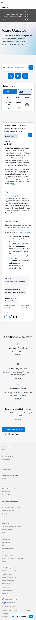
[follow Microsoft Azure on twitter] (5, 434)
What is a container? (7, 590)
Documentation (6, 542)
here (13, 184)
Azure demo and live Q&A (9, 517)
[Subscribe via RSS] (18, 76)
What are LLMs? (6, 587)
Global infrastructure (7, 456)
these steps (13, 196)
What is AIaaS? (6, 584)
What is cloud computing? (9, 571)
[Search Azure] (2, 2)
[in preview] (18, 107)
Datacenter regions (7, 459)
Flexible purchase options (9, 488)
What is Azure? (6, 449)
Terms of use (27, 610)
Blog (3, 545)
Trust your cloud (6, 462)
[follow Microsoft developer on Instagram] (9, 434)
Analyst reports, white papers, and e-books (13, 558)
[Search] (30, 67)
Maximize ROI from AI (8, 494)
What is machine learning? (9, 577)
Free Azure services (7, 485)
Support (4, 513)
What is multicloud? (7, 574)
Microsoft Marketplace (8, 529)
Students (4, 552)
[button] (11, 76)
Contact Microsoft (12, 610)
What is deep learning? (8, 580)
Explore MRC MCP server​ (27, 15)
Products (4, 478)
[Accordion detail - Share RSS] (10, 316)
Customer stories (6, 469)
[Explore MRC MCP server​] (25, 76)
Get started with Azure (8, 453)
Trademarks (5, 613)
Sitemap (4, 610)
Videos (4, 561)
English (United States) (11, 599)
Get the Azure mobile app (15, 429)
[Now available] (27, 105)
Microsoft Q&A (24, 227)
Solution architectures (8, 510)
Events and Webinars (7, 555)
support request (25, 232)
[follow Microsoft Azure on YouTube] (17, 434)
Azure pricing (5, 481)
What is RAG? (5, 593)
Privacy (20, 610)
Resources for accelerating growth (11, 507)
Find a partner (6, 533)
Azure (4, 7)
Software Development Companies (11, 526)
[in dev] (9, 107)
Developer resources (7, 548)
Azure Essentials (6, 466)
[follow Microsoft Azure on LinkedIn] (13, 434)
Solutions (4, 504)
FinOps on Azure (6, 491)
